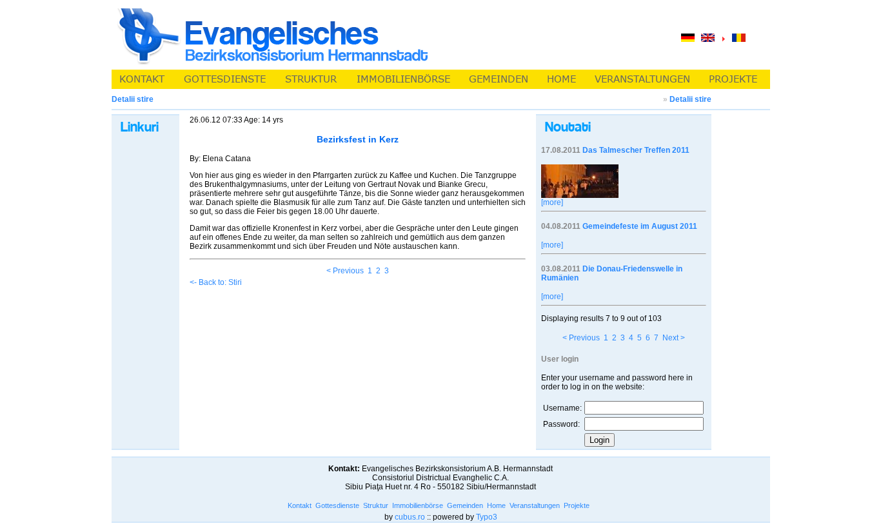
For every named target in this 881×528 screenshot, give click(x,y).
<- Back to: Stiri (216, 282)
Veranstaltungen (535, 505)
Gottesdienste (337, 505)
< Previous (345, 270)
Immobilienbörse (417, 505)
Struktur (375, 505)
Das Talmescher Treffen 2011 (635, 150)
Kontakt (300, 505)
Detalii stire (690, 99)
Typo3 (486, 517)
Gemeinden (465, 505)
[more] (552, 202)
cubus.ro (410, 517)
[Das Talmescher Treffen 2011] (580, 195)
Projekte (576, 505)
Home (496, 505)
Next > (673, 337)
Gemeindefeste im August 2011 (639, 226)
